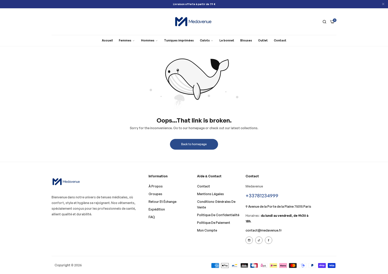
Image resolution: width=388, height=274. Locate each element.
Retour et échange (162, 202)
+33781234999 (262, 196)
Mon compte (207, 230)
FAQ (152, 217)
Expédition (157, 209)
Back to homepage (194, 144)
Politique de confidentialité (218, 215)
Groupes (155, 194)
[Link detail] (249, 240)
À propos (156, 186)
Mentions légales (210, 194)
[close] (383, 4)
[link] (127, 40)
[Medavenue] (194, 22)
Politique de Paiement (213, 223)
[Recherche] (324, 21)
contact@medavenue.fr (264, 230)
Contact (203, 186)
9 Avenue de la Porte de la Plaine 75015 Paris (278, 206)
